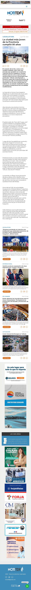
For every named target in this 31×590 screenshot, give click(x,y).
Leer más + (7, 259)
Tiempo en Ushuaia (15, 20)
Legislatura (8, 37)
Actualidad (6, 331)
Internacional (7, 264)
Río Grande (6, 296)
